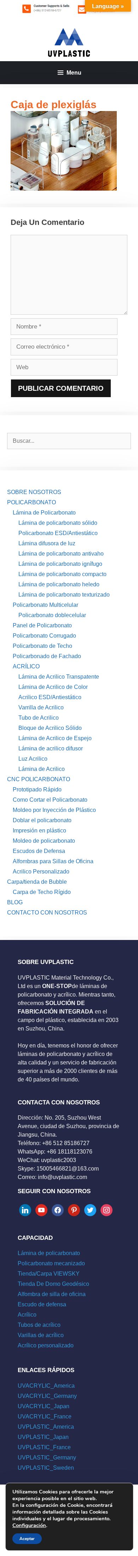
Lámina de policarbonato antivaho (61, 554)
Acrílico (27, 1315)
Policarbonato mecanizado (51, 1263)
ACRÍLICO (26, 666)
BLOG (15, 902)
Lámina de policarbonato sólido (57, 523)
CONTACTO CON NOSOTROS (47, 913)
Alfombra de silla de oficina (52, 1294)
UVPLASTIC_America (46, 1427)
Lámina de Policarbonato (44, 513)
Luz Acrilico (32, 759)
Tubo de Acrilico (38, 718)
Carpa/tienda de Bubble (37, 882)
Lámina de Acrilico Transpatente (58, 677)
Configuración (29, 1525)
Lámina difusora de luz (46, 543)
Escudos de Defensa (39, 851)
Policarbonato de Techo (42, 646)
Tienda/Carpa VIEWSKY (49, 1274)
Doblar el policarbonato (42, 820)
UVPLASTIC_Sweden (46, 1468)
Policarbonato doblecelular (52, 615)
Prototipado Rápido (37, 789)
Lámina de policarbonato (49, 1253)
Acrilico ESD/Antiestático (49, 697)
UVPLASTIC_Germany (47, 1458)
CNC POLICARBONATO (38, 779)
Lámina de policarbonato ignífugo (60, 564)
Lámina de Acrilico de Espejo (55, 738)
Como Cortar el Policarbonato (50, 800)
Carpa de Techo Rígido (42, 892)
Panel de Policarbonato (42, 625)
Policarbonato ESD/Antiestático (58, 533)
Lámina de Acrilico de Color (53, 687)
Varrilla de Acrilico (41, 707)
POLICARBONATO (31, 502)
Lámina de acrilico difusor (50, 748)
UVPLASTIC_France (44, 1447)
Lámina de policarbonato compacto (62, 574)
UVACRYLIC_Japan (43, 1406)
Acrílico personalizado (46, 1345)
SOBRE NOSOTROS (34, 492)
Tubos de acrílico (39, 1325)
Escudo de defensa (42, 1304)
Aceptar (27, 1539)
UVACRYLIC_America (46, 1386)
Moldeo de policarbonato (44, 841)
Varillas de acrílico (41, 1335)
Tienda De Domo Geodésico (53, 1284)
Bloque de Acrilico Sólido (50, 728)
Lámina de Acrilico (41, 769)
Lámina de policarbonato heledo (58, 584)
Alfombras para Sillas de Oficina (53, 861)
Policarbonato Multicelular (45, 605)
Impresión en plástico (39, 831)
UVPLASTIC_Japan (43, 1437)
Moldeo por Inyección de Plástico (54, 810)
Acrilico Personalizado (41, 872)
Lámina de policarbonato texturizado (64, 595)
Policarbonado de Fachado (47, 656)
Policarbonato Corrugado (44, 636)
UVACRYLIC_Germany (47, 1396)
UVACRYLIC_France (44, 1416)
